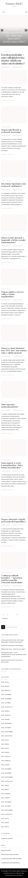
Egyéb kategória (14, 29)
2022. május (5, 826)
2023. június (5, 785)
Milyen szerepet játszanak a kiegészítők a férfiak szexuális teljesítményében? (13, 240)
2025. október (6, 703)
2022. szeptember (7, 810)
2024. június (5, 744)
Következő (5, 618)
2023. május (5, 789)
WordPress (19, 875)
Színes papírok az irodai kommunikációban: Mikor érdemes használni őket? (12, 465)
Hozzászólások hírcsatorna (11, 858)
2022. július (5, 818)
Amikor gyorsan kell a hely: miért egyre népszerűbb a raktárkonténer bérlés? (12, 641)
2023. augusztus (6, 781)
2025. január (5, 719)
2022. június (5, 822)
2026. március (5, 690)
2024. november (6, 723)
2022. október (6, 806)
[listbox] (14, 30)
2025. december (6, 694)
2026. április (5, 686)
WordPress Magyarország (10, 863)
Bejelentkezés (6, 850)
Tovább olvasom (6, 100)
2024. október (6, 727)
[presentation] (2, 30)
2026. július (5, 682)
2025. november (6, 699)
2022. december (6, 802)
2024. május (5, 748)
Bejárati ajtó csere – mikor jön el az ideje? (13, 649)
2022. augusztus (6, 814)
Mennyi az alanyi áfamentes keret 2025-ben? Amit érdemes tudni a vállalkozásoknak (14, 350)
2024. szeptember (7, 732)
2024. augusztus (6, 736)
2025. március (5, 715)
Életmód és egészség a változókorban (12, 645)
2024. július (5, 740)
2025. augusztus (6, 707)
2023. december (6, 769)
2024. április (5, 752)
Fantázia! (7, 67)
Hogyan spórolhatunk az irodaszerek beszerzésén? (11, 661)
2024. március (5, 756)
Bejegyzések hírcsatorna (10, 854)
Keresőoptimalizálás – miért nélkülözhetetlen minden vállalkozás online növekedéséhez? (13, 654)
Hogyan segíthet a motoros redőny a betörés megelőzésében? (12, 294)
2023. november (6, 773)
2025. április (5, 711)
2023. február (5, 793)
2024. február (5, 760)
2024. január (5, 765)
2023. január (5, 798)
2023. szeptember (7, 777)
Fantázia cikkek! (14, 4)
